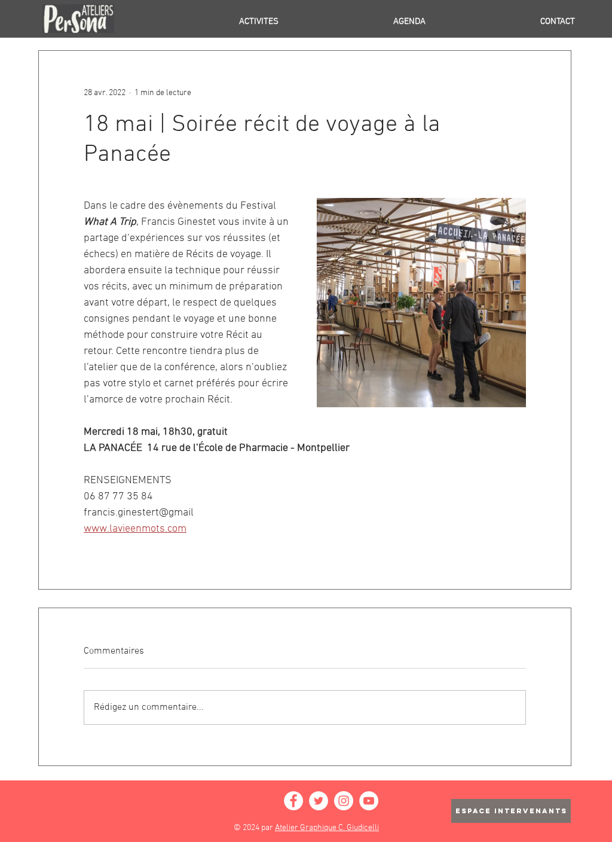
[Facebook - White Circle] (293, 800)
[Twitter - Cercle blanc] (318, 800)
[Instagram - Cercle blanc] (343, 800)
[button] (209, 21)
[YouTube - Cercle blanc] (368, 800)
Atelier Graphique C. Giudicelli (327, 828)
